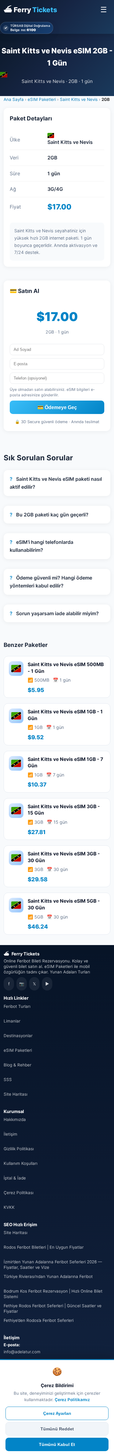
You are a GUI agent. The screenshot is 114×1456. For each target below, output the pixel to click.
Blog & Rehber (17, 1064)
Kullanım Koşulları (20, 1163)
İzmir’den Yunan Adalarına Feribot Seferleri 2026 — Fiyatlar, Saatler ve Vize (53, 1264)
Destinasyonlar (18, 1035)
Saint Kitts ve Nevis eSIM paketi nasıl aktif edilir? (56, 483)
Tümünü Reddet (57, 1428)
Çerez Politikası (18, 1192)
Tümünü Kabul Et (57, 1444)
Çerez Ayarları (57, 1413)
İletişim (10, 1134)
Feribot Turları (17, 1006)
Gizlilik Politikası (19, 1148)
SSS (8, 1079)
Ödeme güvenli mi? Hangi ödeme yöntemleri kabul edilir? (51, 582)
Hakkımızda (15, 1119)
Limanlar (12, 1021)
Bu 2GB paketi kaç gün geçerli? (49, 515)
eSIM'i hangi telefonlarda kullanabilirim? (41, 546)
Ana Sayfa (14, 99)
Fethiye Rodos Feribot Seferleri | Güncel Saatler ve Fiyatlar (53, 1308)
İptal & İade (15, 1178)
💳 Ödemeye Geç (57, 407)
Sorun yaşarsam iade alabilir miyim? (54, 613)
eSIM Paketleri (42, 99)
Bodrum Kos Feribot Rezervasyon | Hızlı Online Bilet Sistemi (53, 1294)
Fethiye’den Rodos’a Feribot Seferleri (39, 1320)
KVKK (9, 1207)
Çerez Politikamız (72, 1399)
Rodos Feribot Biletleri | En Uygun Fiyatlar (44, 1247)
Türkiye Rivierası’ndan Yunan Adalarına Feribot (48, 1276)
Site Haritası (15, 1094)
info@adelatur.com (22, 1351)
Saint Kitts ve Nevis (79, 99)
